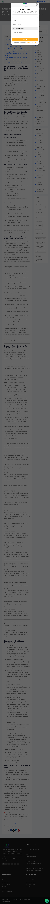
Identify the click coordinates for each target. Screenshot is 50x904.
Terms (35, 42)
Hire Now (25, 39)
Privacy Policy (30, 42)
